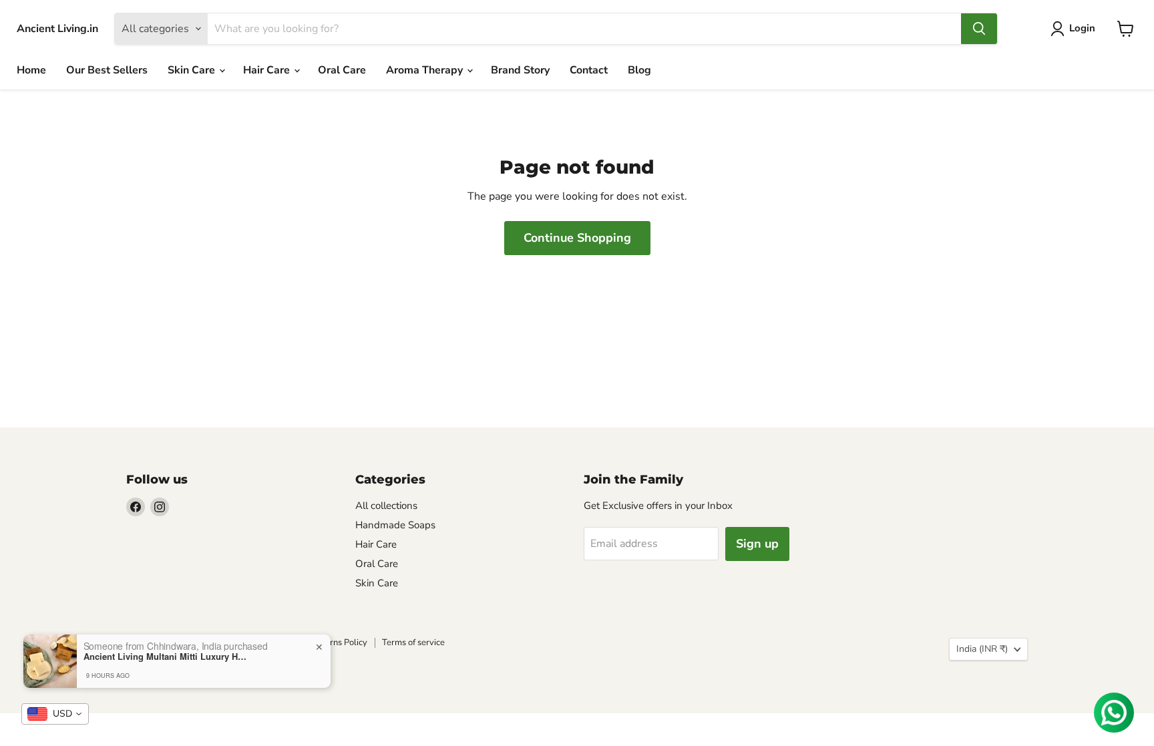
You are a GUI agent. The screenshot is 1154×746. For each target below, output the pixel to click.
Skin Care (193, 70)
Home (31, 70)
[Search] (979, 28)
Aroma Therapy (425, 70)
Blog (639, 70)
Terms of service (413, 642)
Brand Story (520, 70)
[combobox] (55, 714)
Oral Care (342, 70)
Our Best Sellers (107, 70)
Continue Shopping (577, 238)
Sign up (757, 544)
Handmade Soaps (395, 525)
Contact (589, 70)
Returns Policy (339, 642)
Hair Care (268, 70)
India (982, 648)
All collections (386, 505)
